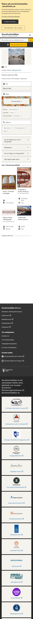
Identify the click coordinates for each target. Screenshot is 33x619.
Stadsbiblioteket (6, 323)
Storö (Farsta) (13, 109)
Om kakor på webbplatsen (9, 347)
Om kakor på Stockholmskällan (10, 16)
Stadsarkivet (5, 327)
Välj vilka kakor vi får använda (13, 28)
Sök (31, 40)
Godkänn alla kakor (10, 21)
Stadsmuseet (5, 315)
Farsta (12, 112)
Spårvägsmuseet (16, 70)
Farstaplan (17, 116)
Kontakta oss (5, 336)
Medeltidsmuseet (6, 319)
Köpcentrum (7, 128)
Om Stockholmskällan (8, 340)
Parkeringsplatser (20, 128)
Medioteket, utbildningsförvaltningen (12, 311)
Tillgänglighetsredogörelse (9, 343)
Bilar (5, 131)
